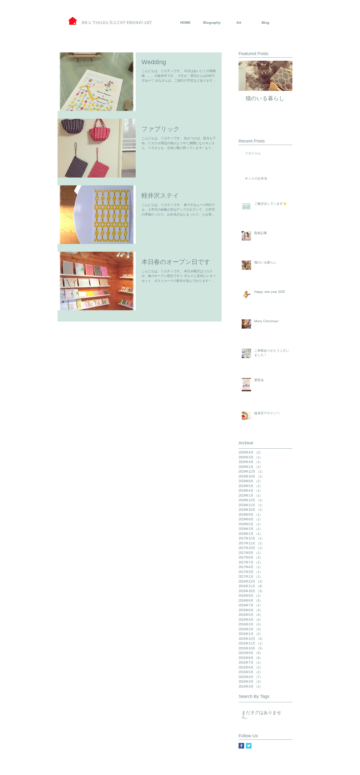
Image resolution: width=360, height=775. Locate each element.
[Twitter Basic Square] (249, 746)
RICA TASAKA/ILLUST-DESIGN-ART (117, 22)
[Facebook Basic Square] (241, 746)
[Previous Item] (246, 76)
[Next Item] (284, 76)
